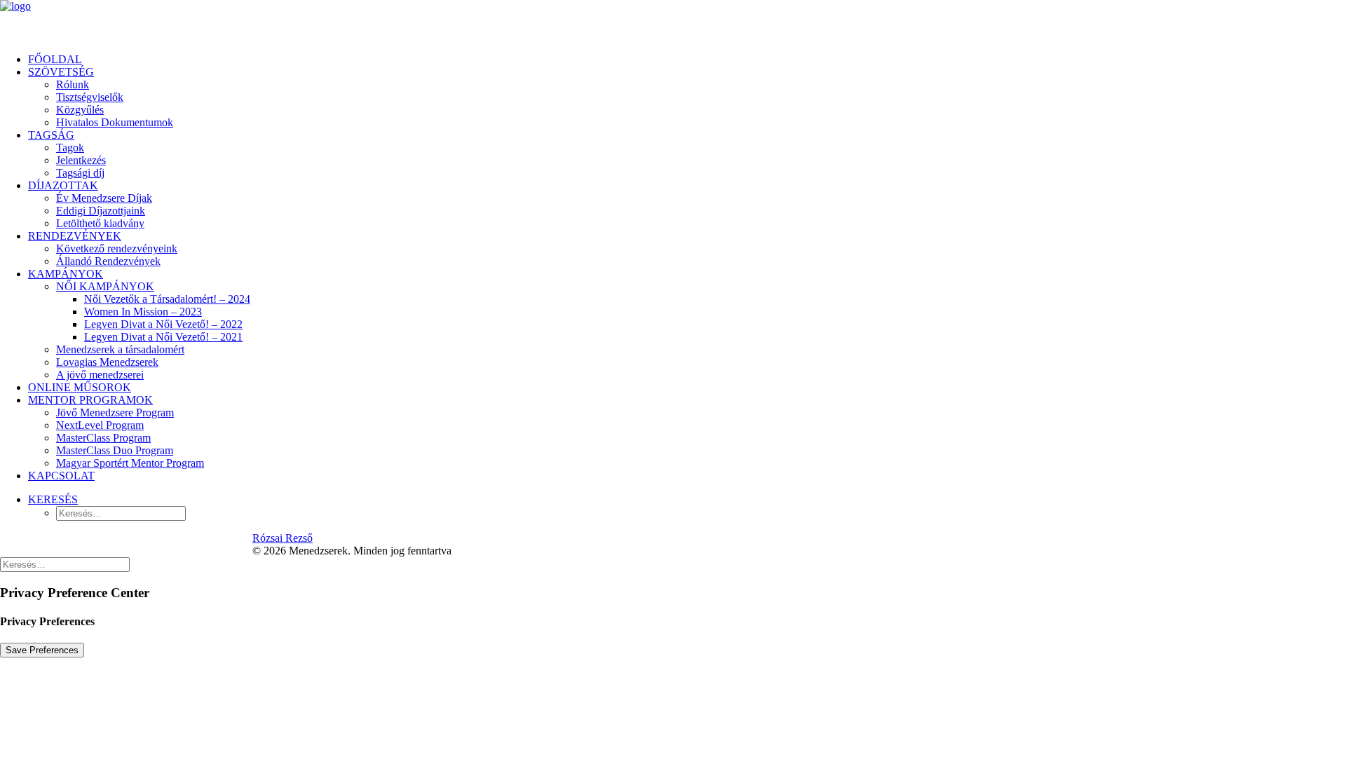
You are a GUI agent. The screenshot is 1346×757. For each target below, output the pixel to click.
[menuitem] (687, 59)
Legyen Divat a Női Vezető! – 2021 (163, 337)
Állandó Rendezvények (108, 261)
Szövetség (61, 72)
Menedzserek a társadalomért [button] (120, 349)
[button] (53, 499)
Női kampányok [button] (105, 286)
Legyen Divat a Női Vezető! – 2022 (163, 324)
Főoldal (55, 59)
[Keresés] (65, 564)
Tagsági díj (80, 173)
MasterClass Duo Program (114, 450)
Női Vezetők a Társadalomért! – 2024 (167, 299)
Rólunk (72, 84)
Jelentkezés (81, 160)
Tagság (51, 135)
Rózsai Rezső (282, 538)
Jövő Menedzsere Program (115, 412)
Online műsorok (79, 387)
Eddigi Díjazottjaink (100, 211)
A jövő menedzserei (100, 375)
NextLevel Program (100, 425)
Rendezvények (74, 236)
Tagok (70, 148)
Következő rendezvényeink (116, 248)
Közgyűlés (80, 110)
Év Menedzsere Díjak (104, 198)
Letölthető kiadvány (100, 223)
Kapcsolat (61, 476)
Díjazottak (63, 185)
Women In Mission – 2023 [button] (143, 312)
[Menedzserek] (673, 21)
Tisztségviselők (89, 97)
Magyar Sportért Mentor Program (130, 463)
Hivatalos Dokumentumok (114, 122)
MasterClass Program (103, 438)
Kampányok (65, 274)
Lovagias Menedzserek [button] (107, 362)
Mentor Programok (90, 400)
